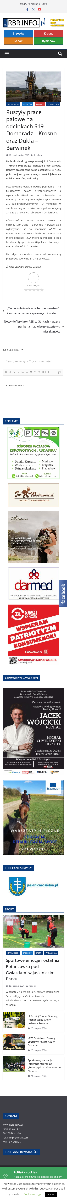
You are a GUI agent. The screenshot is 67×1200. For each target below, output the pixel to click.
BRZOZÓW (27, 104)
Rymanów (48, 41)
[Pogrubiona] (6, 372)
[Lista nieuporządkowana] (27, 372)
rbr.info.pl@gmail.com (16, 1137)
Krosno (48, 33)
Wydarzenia (53, 104)
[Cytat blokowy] (31, 372)
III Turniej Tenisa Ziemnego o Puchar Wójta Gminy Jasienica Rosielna (44, 1019)
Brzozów (18, 33)
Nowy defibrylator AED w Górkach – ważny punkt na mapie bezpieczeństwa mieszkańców (32, 326)
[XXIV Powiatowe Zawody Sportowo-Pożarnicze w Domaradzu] (14, 1044)
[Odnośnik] (39, 372)
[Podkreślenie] (14, 372)
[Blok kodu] (35, 372)
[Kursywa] (10, 372)
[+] (47, 371)
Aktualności (13, 104)
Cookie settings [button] (32, 1194)
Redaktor (38, 155)
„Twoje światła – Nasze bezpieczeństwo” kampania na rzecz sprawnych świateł (33, 310)
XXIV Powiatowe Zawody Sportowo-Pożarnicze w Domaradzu (41, 1041)
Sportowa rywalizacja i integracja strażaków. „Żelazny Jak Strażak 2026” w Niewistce (44, 1066)
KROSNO (39, 104)
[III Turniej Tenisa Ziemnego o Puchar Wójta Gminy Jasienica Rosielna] (14, 1022)
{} (43, 371)
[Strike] (18, 372)
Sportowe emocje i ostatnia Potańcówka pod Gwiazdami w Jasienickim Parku (32, 969)
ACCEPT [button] (51, 1194)
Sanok (18, 41)
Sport (38, 953)
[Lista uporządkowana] (22, 372)
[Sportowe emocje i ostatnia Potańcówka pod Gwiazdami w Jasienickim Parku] (33, 931)
